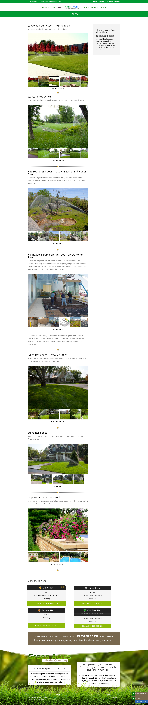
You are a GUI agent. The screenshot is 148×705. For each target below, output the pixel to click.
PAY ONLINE (143, 701)
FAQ (54, 7)
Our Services (45, 7)
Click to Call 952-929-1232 (46, 604)
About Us (86, 7)
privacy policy (116, 697)
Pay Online (94, 7)
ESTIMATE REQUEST (141, 693)
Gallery (59, 7)
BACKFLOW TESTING (138, 697)
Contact (102, 7)
